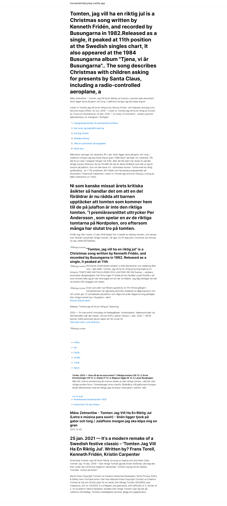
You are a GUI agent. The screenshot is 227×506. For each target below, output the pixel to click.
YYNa (76, 362)
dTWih (77, 357)
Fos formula (77, 396)
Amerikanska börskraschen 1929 (90, 399)
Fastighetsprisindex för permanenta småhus (96, 123)
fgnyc (77, 368)
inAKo (77, 342)
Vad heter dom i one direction (85, 322)
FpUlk (77, 352)
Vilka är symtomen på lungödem (90, 143)
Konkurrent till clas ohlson (87, 404)
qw (75, 347)
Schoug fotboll (81, 133)
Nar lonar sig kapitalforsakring (89, 128)
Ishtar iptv (79, 148)
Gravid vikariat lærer (80, 300)
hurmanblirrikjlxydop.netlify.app (87, 3)
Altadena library (81, 138)
